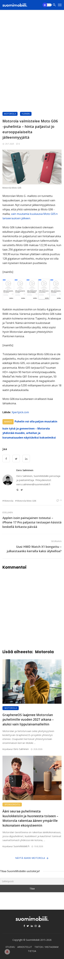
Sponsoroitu (12, 804)
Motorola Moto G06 (26, 500)
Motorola (10, 113)
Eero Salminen (24, 470)
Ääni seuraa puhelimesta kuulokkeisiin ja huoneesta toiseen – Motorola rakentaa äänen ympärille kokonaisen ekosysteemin (30, 818)
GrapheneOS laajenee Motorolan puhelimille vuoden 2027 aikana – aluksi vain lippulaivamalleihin (28, 719)
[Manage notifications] (7, 951)
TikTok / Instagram (46, 946)
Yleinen (26, 113)
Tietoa (32, 951)
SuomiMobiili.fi (21, 846)
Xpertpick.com (20, 412)
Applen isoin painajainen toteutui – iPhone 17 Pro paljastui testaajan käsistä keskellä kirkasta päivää (32, 522)
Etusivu (10, 946)
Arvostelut (24, 946)
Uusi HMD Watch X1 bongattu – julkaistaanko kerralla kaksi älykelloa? (34, 549)
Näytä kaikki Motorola (30, 857)
